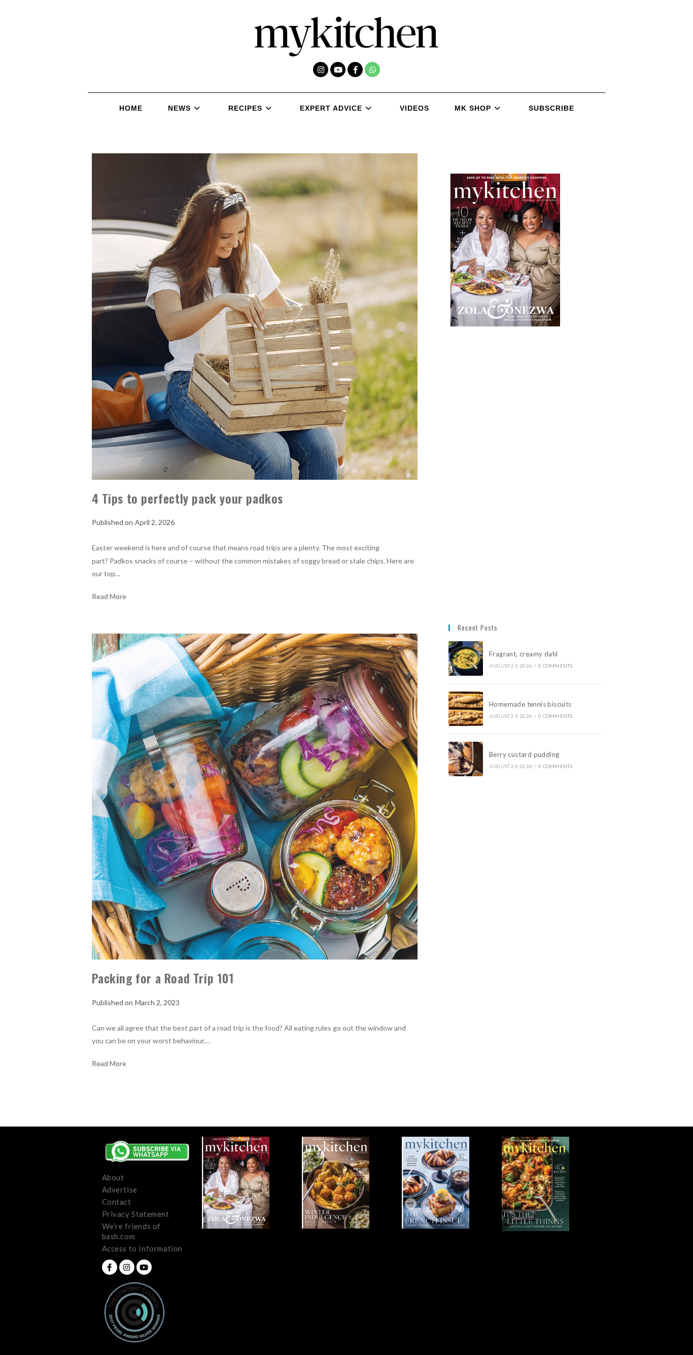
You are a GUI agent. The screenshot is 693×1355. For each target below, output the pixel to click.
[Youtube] (337, 69)
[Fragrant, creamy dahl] (465, 658)
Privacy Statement (135, 1213)
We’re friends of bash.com (131, 1231)
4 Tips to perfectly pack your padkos (188, 498)
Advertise (119, 1189)
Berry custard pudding (526, 754)
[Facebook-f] (355, 69)
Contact (116, 1201)
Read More (109, 596)
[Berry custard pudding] (465, 759)
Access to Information (142, 1248)
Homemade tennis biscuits (530, 704)
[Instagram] (320, 69)
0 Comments (555, 666)
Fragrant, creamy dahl (523, 654)
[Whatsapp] (372, 69)
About (113, 1177)
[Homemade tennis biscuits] (465, 708)
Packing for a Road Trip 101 (164, 978)
